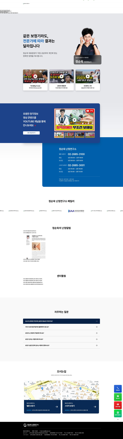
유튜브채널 (117, 406)
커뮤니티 (96, 5)
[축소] (59, 390)
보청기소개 (87, 5)
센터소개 (79, 5)
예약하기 (118, 398)
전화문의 (118, 390)
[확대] (59, 388)
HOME (71, 5)
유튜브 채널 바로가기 (31, 132)
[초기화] (59, 392)
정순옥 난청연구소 (26, 431)
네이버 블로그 (118, 415)
